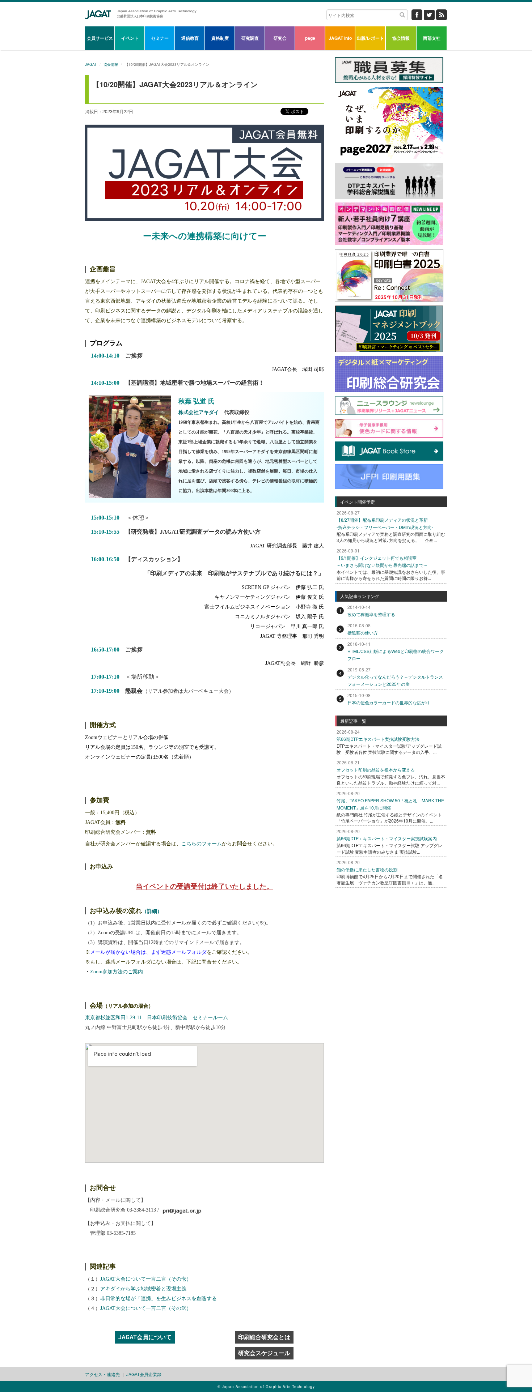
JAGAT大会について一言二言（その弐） (145, 1308)
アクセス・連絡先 (102, 1374)
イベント (130, 38)
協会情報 (401, 38)
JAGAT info (340, 38)
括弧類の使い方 (362, 632)
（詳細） (152, 911)
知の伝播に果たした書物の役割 (367, 869)
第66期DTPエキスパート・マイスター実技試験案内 (387, 838)
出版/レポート (370, 38)
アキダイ (146, 301)
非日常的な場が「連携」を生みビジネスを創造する (158, 1298)
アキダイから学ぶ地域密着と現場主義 (143, 1288)
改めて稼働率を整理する (371, 614)
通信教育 (190, 38)
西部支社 (431, 38)
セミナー (160, 38)
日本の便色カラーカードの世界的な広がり (388, 702)
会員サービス (100, 38)
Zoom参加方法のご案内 (116, 971)
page (310, 38)
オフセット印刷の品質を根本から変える (376, 770)
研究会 (280, 38)
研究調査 (250, 38)
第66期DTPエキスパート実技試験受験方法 (378, 739)
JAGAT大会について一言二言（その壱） (145, 1279)
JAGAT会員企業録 (143, 1374)
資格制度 (220, 38)
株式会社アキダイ (198, 412)
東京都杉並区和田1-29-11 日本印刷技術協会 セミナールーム (156, 1017)
